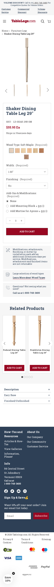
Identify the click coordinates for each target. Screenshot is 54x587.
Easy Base (27, 395)
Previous (6, 91)
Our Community (36, 441)
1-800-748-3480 (40, 3)
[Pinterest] (12, 491)
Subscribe (41, 515)
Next (48, 90)
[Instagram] (25, 491)
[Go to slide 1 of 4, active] (22, 377)
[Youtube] (18, 491)
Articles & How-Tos (13, 443)
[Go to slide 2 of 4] (25, 377)
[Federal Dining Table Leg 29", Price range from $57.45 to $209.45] (14, 330)
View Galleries (13, 448)
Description (27, 389)
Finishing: (19, 179)
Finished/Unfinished (27, 400)
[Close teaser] (13, 573)
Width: (17, 165)
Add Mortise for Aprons (27, 211)
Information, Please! (11, 455)
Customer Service (37, 446)
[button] (8, 579)
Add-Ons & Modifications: (21, 195)
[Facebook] (6, 491)
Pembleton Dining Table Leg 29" (40, 351)
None (13, 201)
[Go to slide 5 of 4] (32, 377)
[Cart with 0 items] (49, 21)
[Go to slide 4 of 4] (29, 377)
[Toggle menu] (4, 21)
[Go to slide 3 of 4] (27, 377)
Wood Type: (26, 144)
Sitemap (46, 539)
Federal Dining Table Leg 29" (14, 351)
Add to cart (14, 367)
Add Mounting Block (26, 206)
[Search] (42, 21)
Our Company (35, 437)
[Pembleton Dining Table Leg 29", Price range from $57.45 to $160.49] (39, 330)
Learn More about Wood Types (29, 277)
